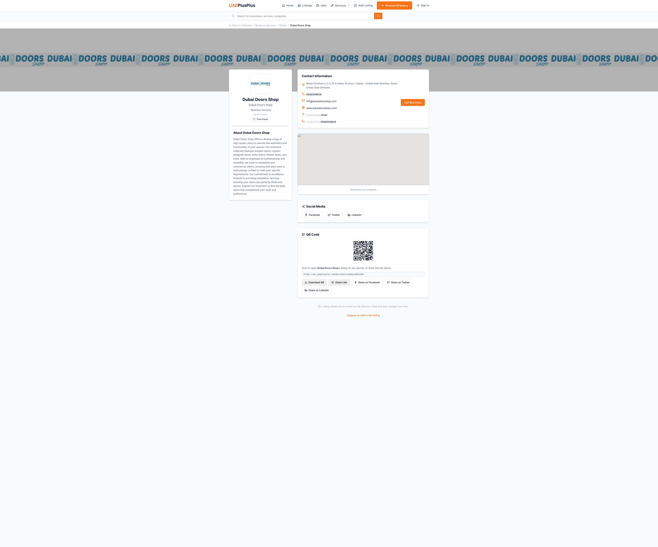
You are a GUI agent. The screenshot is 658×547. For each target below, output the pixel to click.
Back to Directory (242, 25)
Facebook (314, 214)
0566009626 (314, 94)
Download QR (316, 282)
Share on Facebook (369, 282)
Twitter (336, 214)
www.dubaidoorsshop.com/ (321, 108)
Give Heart (262, 119)
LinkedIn (356, 214)
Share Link (341, 282)
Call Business (413, 102)
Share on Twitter (400, 282)
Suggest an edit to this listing (363, 315)
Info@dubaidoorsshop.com (321, 101)
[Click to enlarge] (363, 251)
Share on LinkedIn (319, 290)
